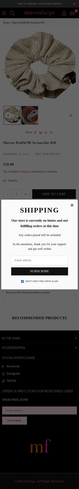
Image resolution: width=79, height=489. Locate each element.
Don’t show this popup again (41, 281)
